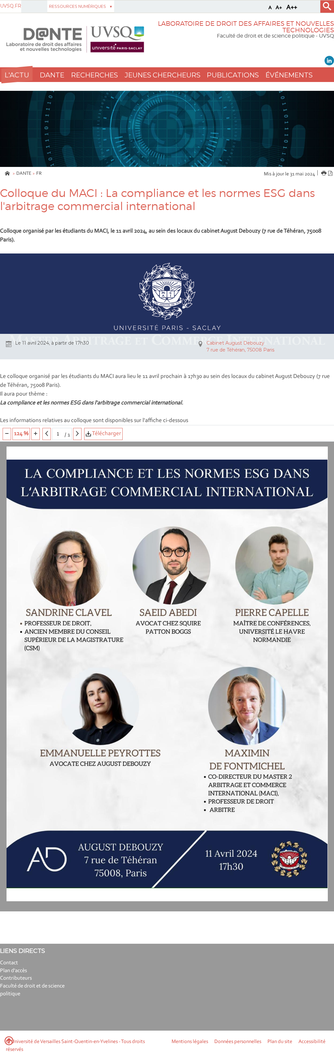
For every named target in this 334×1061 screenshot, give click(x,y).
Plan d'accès (13, 970)
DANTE (23, 173)
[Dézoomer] (7, 434)
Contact (9, 963)
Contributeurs (16, 978)
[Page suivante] (77, 434)
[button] (17, 74)
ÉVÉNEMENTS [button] (289, 75)
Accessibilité (312, 1041)
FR (39, 173)
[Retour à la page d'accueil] (75, 39)
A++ (291, 7)
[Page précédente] (46, 434)
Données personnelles (237, 1041)
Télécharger (106, 434)
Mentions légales (190, 1041)
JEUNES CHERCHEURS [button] (162, 75)
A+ (279, 7)
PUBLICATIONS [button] (233, 75)
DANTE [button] (52, 75)
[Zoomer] (35, 434)
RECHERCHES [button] (94, 75)
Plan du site (279, 1041)
